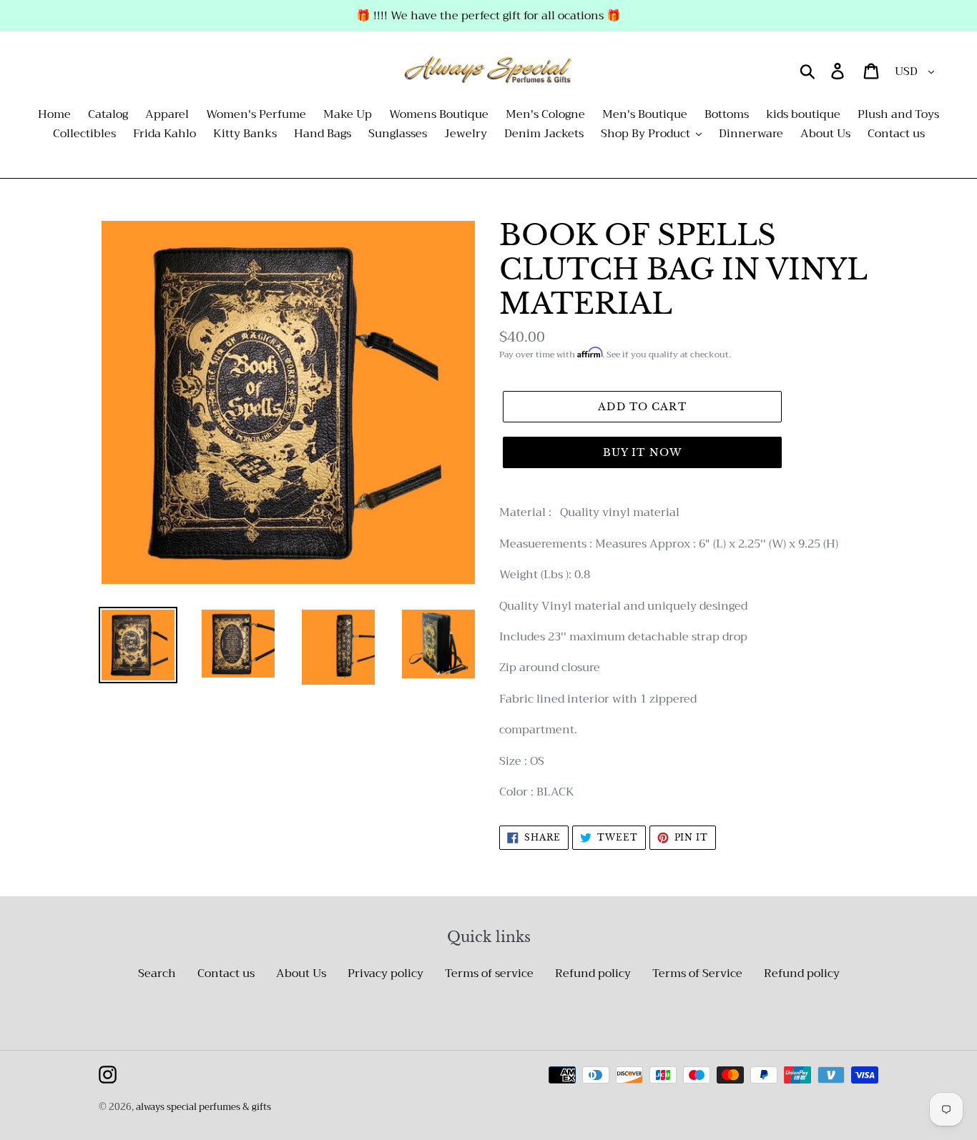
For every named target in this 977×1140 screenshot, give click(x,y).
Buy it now (642, 452)
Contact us (226, 973)
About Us (301, 973)
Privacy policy (385, 973)
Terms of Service (697, 973)
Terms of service (489, 973)
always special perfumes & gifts (203, 1107)
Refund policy (593, 973)
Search (157, 973)
